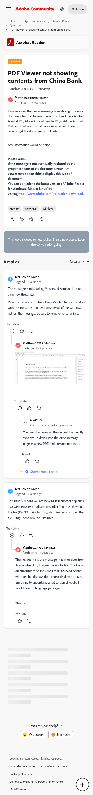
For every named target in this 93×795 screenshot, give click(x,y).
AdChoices (20, 789)
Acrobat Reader (61, 21)
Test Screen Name (27, 277)
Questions (16, 25)
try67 (33, 420)
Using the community (23, 766)
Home (13, 21)
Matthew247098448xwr (31, 98)
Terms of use (46, 766)
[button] (8, 10)
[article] (46, 304)
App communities (35, 21)
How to (14, 208)
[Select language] (62, 9)
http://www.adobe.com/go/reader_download (50, 194)
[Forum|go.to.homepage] (35, 9)
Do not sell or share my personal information (36, 781)
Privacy (62, 766)
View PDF (30, 208)
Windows (48, 208)
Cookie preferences (21, 774)
